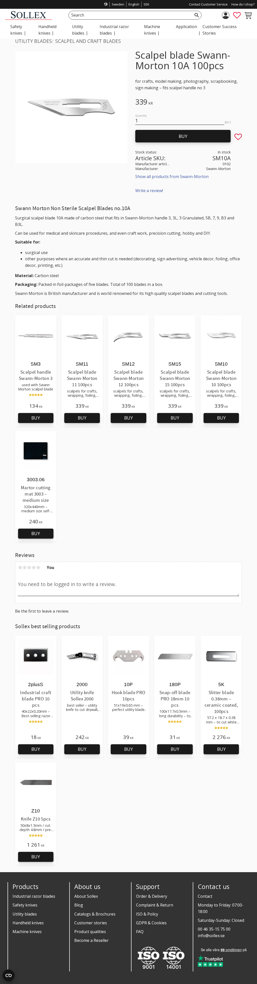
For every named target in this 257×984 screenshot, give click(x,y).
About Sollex (86, 896)
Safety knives (25, 905)
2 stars (24, 567)
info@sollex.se (211, 935)
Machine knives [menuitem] (152, 30)
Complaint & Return (154, 905)
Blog (78, 905)
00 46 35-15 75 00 (214, 929)
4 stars (33, 567)
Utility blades (25, 914)
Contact (205, 896)
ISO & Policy (147, 914)
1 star (20, 567)
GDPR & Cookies (151, 923)
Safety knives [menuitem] (16, 30)
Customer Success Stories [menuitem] (220, 30)
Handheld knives (28, 923)
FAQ (140, 931)
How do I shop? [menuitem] (242, 4)
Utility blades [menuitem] (78, 30)
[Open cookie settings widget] (9, 975)
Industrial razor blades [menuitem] (114, 30)
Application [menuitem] (186, 26)
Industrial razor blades (34, 896)
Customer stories (90, 923)
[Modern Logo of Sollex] (28, 18)
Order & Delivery (151, 896)
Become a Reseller (91, 940)
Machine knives (27, 931)
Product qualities (90, 931)
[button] (237, 15)
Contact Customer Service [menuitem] (208, 4)
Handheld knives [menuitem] (47, 30)
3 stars (29, 567)
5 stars (38, 567)
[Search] (196, 15)
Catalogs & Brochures (94, 914)
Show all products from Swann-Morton (172, 176)
